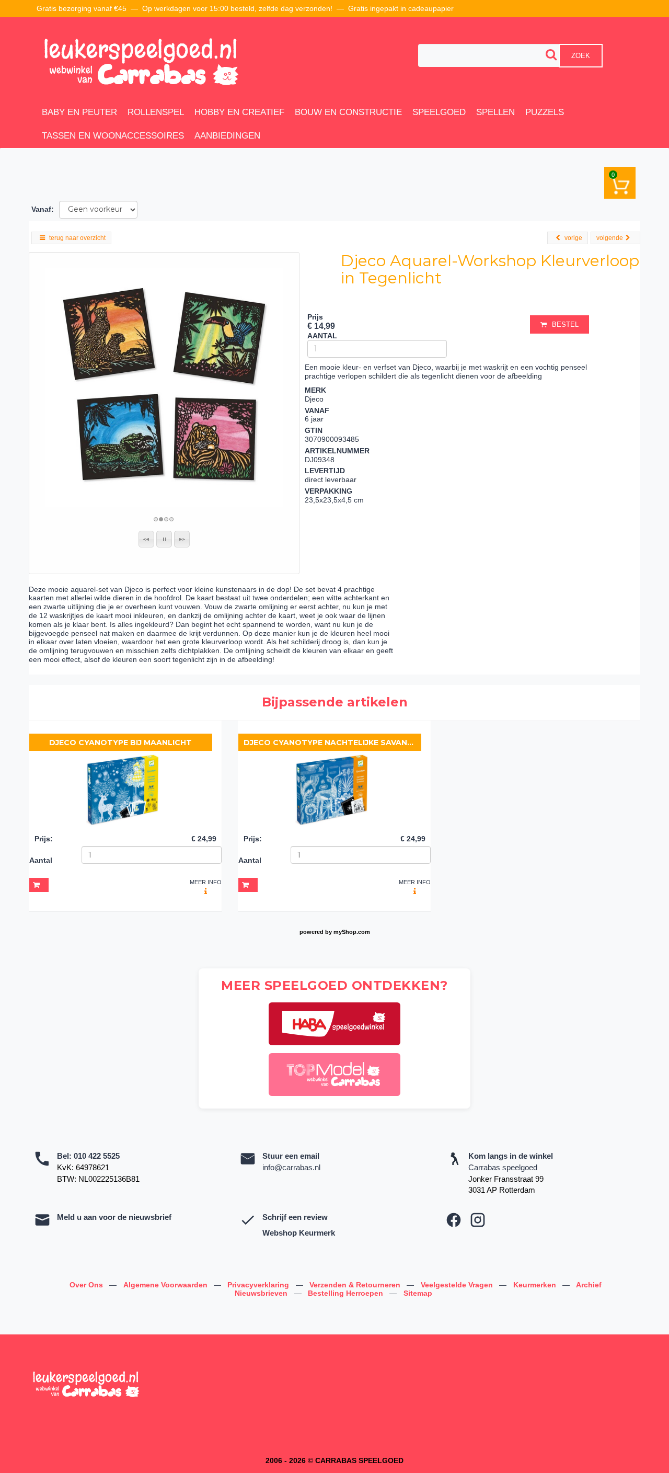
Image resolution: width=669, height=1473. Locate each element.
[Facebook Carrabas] (453, 1220)
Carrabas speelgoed (502, 1167)
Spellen (495, 112)
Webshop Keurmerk (298, 1232)
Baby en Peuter (79, 112)
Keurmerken (535, 1285)
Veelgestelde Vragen (458, 1285)
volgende (609, 238)
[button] (146, 539)
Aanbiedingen (227, 136)
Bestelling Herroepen (346, 1293)
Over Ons (87, 1285)
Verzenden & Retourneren (355, 1285)
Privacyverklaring (259, 1285)
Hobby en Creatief (239, 112)
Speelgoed (439, 112)
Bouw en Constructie (348, 112)
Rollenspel (156, 112)
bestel (565, 324)
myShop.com (351, 932)
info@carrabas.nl (291, 1167)
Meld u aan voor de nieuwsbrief (114, 1217)
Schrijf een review (295, 1217)
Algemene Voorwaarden (166, 1285)
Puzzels (544, 112)
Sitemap (417, 1293)
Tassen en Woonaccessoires (113, 136)
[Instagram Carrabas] (477, 1220)
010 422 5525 (97, 1155)
